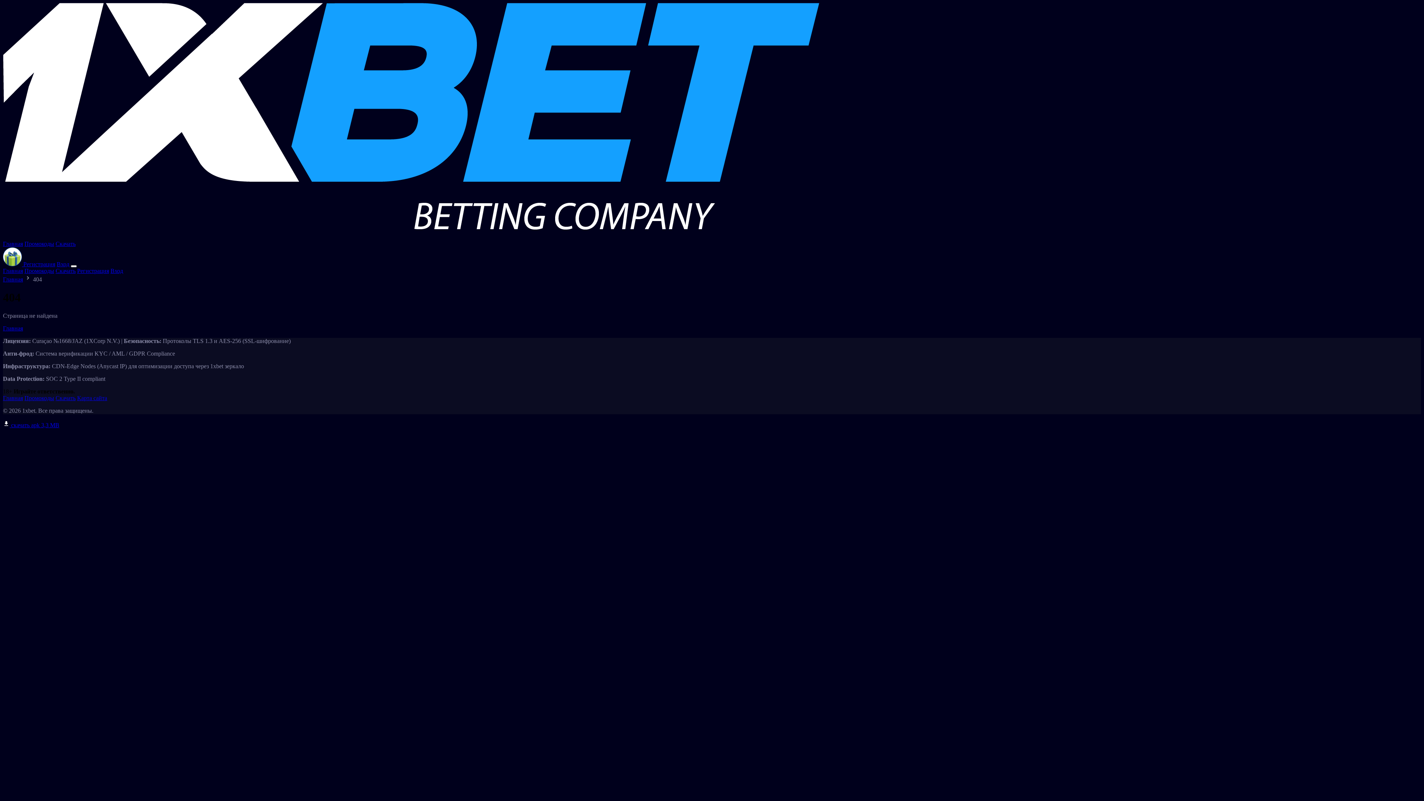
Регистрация (39, 264)
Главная (13, 244)
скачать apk (34, 425)
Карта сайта (92, 398)
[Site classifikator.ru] (411, 237)
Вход (63, 264)
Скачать (66, 244)
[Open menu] (74, 266)
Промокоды (39, 244)
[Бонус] (13, 264)
